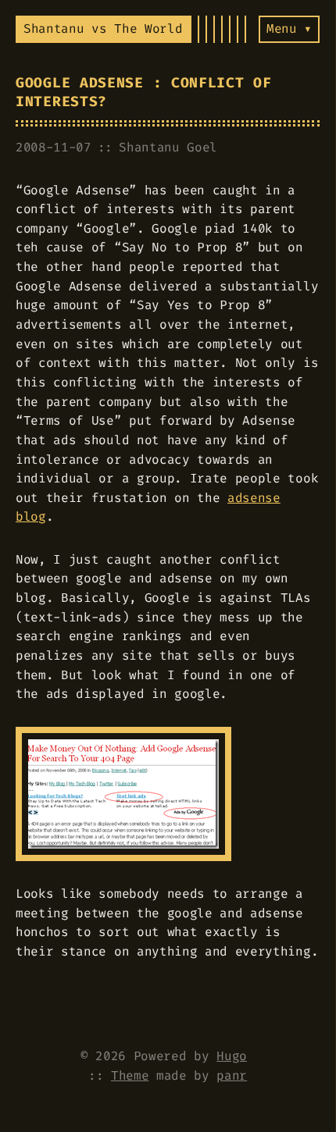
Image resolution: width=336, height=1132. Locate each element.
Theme (129, 1075)
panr (231, 1075)
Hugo (231, 1056)
